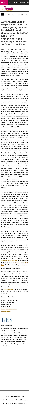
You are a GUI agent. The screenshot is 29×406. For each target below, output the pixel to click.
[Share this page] (27, 14)
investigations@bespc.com (9, 260)
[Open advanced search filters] (22, 14)
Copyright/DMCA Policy (9, 403)
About (7, 396)
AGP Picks (4, 2)
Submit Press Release (8, 400)
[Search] (19, 14)
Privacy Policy (22, 403)
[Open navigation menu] (2, 14)
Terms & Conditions (21, 400)
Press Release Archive (17, 396)
